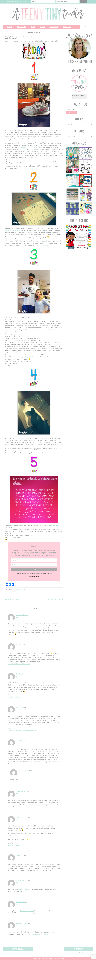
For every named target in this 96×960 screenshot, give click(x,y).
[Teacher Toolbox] (72, 195)
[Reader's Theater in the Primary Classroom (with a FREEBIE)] (72, 181)
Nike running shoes (27, 911)
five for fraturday (15, 589)
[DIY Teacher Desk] (72, 167)
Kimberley (19, 855)
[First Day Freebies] (85, 167)
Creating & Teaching (15, 697)
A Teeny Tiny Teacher (48, 14)
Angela (18, 644)
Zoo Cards (42, 245)
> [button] (89, 236)
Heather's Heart (22, 817)
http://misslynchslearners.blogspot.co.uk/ (22, 730)
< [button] (68, 236)
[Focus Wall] (72, 153)
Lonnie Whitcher (22, 923)
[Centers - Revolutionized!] (72, 208)
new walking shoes (24, 889)
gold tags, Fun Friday (29, 357)
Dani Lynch (20, 707)
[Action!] (85, 195)
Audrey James (21, 880)
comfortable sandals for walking (36, 934)
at (17, 617)
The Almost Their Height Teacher (19, 664)
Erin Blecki (20, 674)
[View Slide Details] (78, 236)
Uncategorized (22, 589)
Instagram (54, 525)
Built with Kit (34, 576)
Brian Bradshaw (21, 902)
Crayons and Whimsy (12, 230)
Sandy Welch (20, 791)
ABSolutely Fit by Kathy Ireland (28, 147)
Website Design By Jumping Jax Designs (53, 958)
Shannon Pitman (22, 615)
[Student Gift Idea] (85, 208)
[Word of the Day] (85, 153)
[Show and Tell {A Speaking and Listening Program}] (85, 181)
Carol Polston (21, 740)
